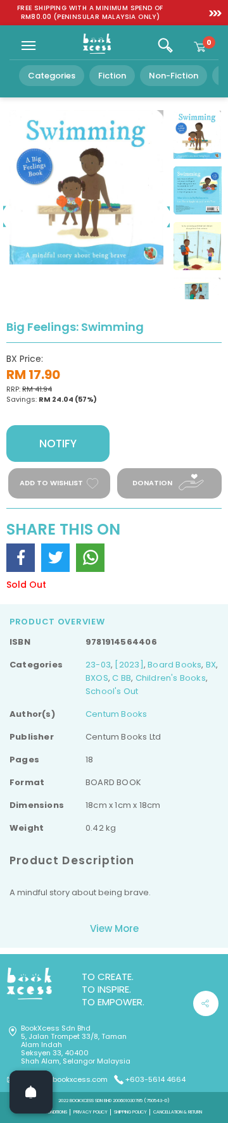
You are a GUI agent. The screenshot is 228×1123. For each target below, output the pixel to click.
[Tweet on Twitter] (55, 557)
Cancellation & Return (177, 1112)
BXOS (97, 678)
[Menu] (28, 45)
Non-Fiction (173, 76)
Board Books (174, 665)
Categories (51, 76)
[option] (90, 13)
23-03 (98, 665)
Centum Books (117, 714)
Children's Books (171, 678)
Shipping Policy (130, 1112)
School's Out (112, 691)
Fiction (112, 76)
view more (114, 928)
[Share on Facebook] (20, 557)
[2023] (129, 665)
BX (211, 665)
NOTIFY (58, 443)
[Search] (165, 45)
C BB (121, 678)
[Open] (31, 1092)
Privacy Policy (90, 1112)
